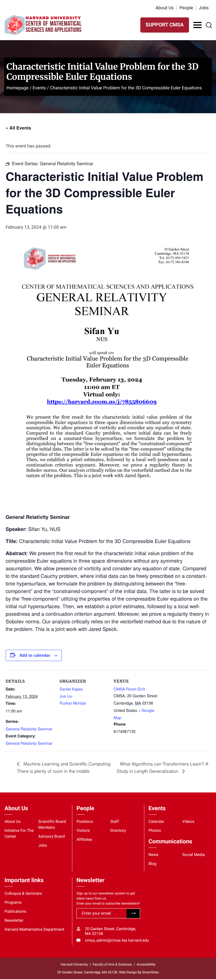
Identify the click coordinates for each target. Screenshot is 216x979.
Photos (154, 830)
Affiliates (84, 839)
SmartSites (150, 972)
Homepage (17, 87)
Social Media (193, 855)
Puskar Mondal (73, 703)
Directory (118, 830)
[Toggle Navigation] (197, 25)
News (153, 855)
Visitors (83, 830)
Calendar (156, 821)
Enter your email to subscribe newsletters (108, 903)
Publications (15, 911)
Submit (133, 913)
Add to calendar (34, 655)
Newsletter (14, 920)
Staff (114, 821)
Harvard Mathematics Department (34, 929)
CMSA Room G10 (129, 689)
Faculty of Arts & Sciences (112, 964)
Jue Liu (66, 696)
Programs (13, 902)
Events (39, 87)
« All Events (18, 127)
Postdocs (84, 821)
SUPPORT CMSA (165, 25)
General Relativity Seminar (29, 729)
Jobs (204, 7)
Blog (152, 864)
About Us (165, 7)
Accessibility (146, 964)
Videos (188, 821)
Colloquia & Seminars (23, 893)
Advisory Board (51, 836)
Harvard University (74, 964)
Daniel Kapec (71, 689)
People (186, 7)
